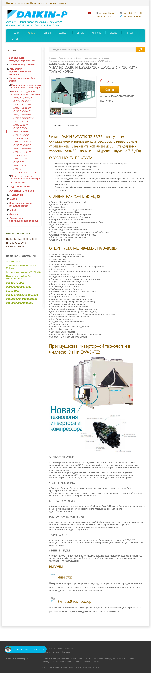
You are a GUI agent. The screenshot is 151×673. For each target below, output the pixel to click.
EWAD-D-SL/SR (20, 165)
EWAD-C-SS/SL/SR (22, 149)
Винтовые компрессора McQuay (21, 298)
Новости (129, 32)
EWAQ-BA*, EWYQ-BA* (23, 98)
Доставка (64, 32)
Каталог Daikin (13, 290)
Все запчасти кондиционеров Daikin (22, 59)
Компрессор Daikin (15, 282)
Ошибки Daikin (13, 261)
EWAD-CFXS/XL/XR (22, 155)
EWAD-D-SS (18, 162)
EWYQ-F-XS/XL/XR (22, 115)
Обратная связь (103, 16)
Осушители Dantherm (21, 190)
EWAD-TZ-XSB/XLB (22, 145)
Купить (110, 89)
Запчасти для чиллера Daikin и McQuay (21, 266)
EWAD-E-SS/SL (20, 128)
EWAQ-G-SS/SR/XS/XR (23, 118)
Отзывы (113, 32)
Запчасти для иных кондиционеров (20, 204)
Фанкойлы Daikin (19, 182)
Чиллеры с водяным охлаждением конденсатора (25, 177)
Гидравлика (16, 195)
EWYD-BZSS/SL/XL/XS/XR (25, 172)
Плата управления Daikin (18, 286)
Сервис (47, 32)
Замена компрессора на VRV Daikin (23, 272)
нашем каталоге (58, 3)
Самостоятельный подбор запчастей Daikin (19, 277)
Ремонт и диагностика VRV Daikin (22, 294)
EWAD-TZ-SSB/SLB (22, 142)
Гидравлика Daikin (20, 186)
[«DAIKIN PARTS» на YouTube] (89, 13)
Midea (12, 210)
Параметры (72, 125)
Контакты (96, 32)
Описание (57, 125)
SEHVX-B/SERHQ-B (22, 101)
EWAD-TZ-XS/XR (21, 135)
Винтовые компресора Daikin (20, 302)
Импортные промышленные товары (23, 219)
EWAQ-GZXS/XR (20, 125)
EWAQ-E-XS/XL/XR (22, 104)
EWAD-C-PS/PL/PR (22, 152)
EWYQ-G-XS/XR (20, 121)
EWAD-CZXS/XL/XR (22, 159)
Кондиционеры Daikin (22, 64)
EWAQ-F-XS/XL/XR (22, 111)
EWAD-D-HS (18, 169)
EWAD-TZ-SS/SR (20, 132)
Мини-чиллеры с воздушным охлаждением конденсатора (26, 86)
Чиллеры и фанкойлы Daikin (22, 79)
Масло (13, 199)
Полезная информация (21, 256)
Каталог (32, 32)
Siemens (14, 214)
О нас (15, 38)
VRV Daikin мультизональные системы (20, 71)
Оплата (80, 32)
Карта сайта (69, 649)
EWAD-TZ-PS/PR (21, 138)
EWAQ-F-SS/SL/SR (22, 108)
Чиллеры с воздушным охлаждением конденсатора (25, 92)
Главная (16, 32)
